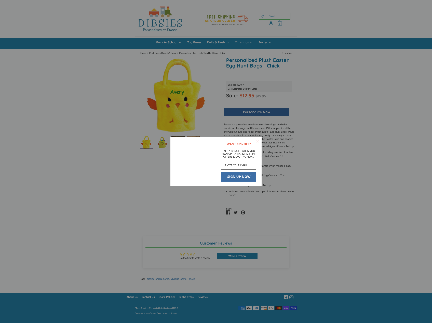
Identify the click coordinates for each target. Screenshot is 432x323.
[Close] (257, 141)
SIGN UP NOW (238, 176)
